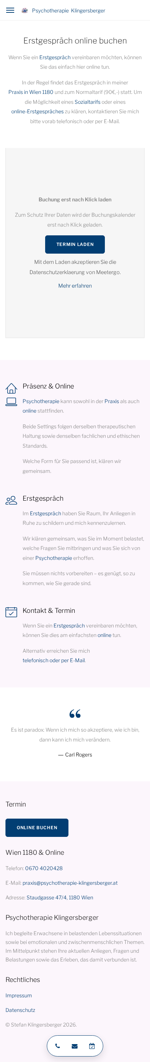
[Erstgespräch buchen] (93, 1046)
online (29, 410)
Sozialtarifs (87, 102)
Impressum (18, 995)
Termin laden (75, 244)
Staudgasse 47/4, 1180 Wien (60, 897)
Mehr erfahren (75, 285)
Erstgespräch (55, 57)
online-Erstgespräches (37, 111)
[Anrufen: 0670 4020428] (56, 1046)
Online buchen (37, 827)
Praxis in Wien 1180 (31, 92)
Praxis (111, 401)
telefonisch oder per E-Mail (54, 660)
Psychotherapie (41, 401)
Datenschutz (20, 1010)
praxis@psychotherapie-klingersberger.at (70, 883)
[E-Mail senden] (74, 1046)
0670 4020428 (44, 868)
